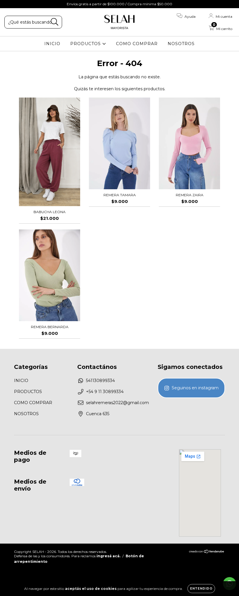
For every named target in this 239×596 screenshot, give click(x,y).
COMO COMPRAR (137, 43)
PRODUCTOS (86, 43)
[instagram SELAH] (191, 388)
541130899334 (100, 380)
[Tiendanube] (207, 552)
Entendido (201, 588)
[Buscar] (54, 22)
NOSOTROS (181, 43)
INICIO (52, 43)
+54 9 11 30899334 (105, 391)
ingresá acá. (108, 556)
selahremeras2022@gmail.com (117, 402)
